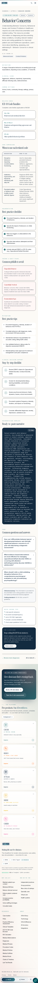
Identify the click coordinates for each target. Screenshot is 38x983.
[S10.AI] (6, 844)
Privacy (4, 975)
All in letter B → (31, 658)
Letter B (13, 11)
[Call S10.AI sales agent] (31, 3)
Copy (32, 430)
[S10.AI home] (6, 3)
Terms (9, 975)
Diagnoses (5, 11)
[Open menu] (35, 3)
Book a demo (9, 646)
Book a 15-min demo (12, 690)
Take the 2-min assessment (15, 695)
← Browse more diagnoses (10, 658)
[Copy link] (30, 979)
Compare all (7, 717)
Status (15, 975)
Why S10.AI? (6, 878)
